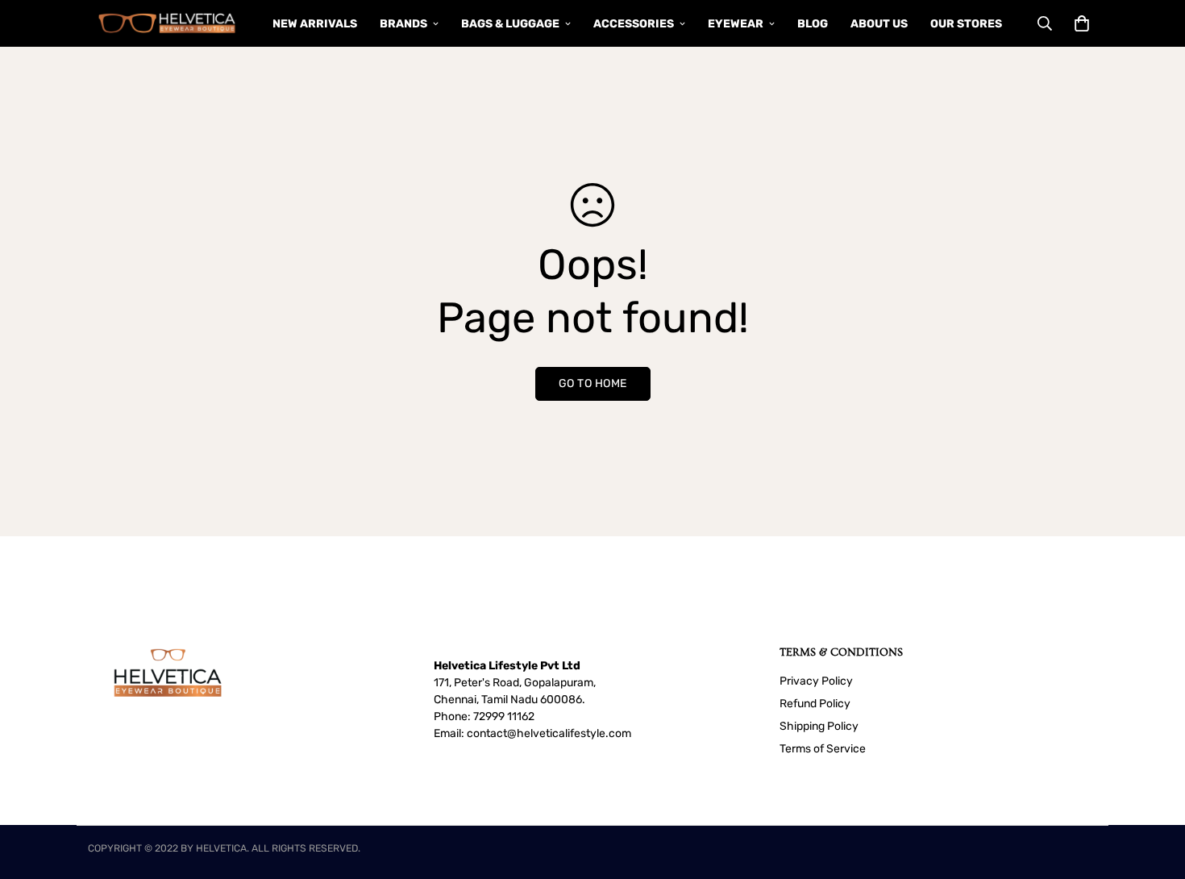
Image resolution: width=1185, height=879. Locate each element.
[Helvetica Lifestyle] (167, 23)
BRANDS (403, 24)
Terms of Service (823, 749)
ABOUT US (879, 24)
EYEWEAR (735, 24)
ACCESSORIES (633, 24)
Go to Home (593, 383)
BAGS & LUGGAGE (510, 24)
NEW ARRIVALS (314, 24)
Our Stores (966, 24)
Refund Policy (815, 703)
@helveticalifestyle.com (569, 733)
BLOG (812, 24)
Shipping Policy (819, 726)
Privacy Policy (816, 681)
